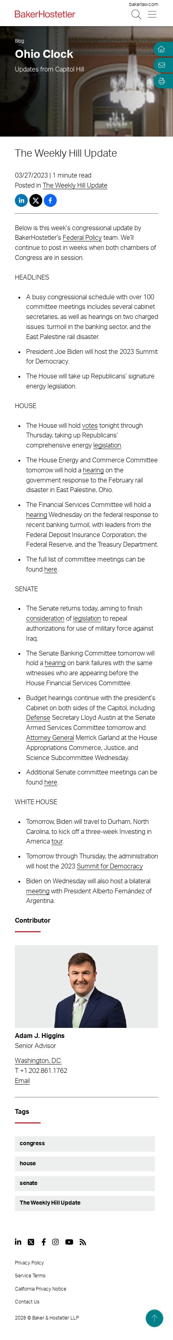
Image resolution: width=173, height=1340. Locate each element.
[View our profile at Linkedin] (18, 1242)
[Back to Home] (45, 14)
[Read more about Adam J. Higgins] (86, 986)
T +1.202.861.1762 (41, 1071)
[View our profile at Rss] (83, 1242)
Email (22, 1081)
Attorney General (50, 738)
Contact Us (27, 1301)
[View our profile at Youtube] (69, 1242)
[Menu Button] (152, 14)
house (28, 1163)
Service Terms (30, 1275)
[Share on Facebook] (50, 200)
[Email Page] (160, 65)
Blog (19, 41)
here (50, 569)
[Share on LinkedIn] (21, 200)
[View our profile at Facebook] (43, 1242)
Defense (38, 718)
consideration (45, 618)
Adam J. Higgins (40, 1036)
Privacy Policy (29, 1262)
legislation (107, 445)
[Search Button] (137, 14)
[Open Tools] (160, 81)
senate (28, 1183)
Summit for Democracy (110, 866)
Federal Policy (82, 238)
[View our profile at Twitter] (31, 1242)
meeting (37, 891)
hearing (93, 470)
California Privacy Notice (40, 1289)
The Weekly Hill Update (75, 185)
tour (56, 841)
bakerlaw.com (143, 4)
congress (32, 1143)
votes (90, 426)
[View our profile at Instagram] (55, 1242)
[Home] (160, 49)
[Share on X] (36, 200)
